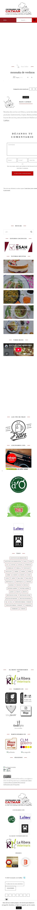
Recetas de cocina (12, 595)
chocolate (27, 568)
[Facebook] (30, 89)
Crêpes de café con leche (18, 326)
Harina (16, 571)
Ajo (7, 564)
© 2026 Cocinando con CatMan (14, 877)
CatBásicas (28, 564)
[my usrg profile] (25, 752)
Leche (28, 575)
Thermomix (28, 605)
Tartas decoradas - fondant (14, 605)
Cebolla (18, 568)
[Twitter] (33, 89)
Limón (13, 578)
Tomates (23, 608)
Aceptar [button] (19, 907)
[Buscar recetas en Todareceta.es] (9, 767)
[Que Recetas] (11, 752)
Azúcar (13, 564)
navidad (29, 581)
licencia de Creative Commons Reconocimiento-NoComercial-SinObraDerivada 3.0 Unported (17, 782)
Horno (30, 571)
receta (18, 591)
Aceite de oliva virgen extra (19, 558)
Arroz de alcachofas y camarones (18, 296)
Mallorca (20, 578)
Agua (25, 561)
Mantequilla (10, 581)
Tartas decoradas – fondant (23, 602)
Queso (12, 591)
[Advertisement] (18, 41)
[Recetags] (11, 744)
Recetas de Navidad (11, 598)
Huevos (15, 575)
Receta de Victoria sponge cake (18, 265)
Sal (6, 602)
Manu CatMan (24, 66)
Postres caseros (12, 588)
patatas (19, 585)
